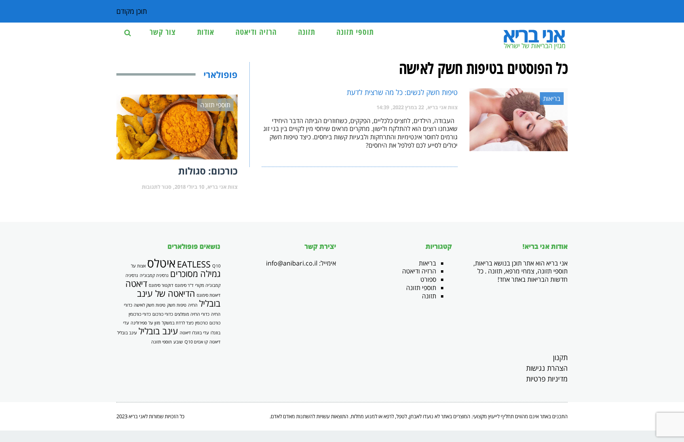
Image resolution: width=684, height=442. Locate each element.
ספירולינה (139, 323)
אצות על (138, 266)
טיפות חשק (176, 305)
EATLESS (194, 264)
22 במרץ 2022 (408, 107)
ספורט (428, 279)
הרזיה (193, 305)
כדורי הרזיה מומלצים (192, 314)
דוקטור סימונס (161, 285)
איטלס (161, 263)
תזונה (429, 296)
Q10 (216, 266)
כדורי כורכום (162, 314)
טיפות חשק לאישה (149, 305)
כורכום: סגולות (208, 170)
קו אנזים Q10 (196, 342)
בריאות (427, 263)
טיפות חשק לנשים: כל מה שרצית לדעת (402, 92)
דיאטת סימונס (208, 295)
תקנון (560, 357)
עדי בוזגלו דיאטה (194, 333)
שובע (178, 342)
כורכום (214, 323)
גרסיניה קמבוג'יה (154, 275)
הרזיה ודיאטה (419, 271)
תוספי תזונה (421, 287)
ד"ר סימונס (184, 285)
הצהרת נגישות (547, 368)
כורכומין (201, 323)
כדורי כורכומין (140, 314)
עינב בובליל (158, 331)
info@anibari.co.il (291, 263)
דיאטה (136, 283)
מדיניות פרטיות (547, 378)
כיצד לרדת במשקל (178, 323)
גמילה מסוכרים (195, 273)
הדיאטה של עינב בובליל (178, 298)
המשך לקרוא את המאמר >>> (426, 157)
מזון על (154, 323)
